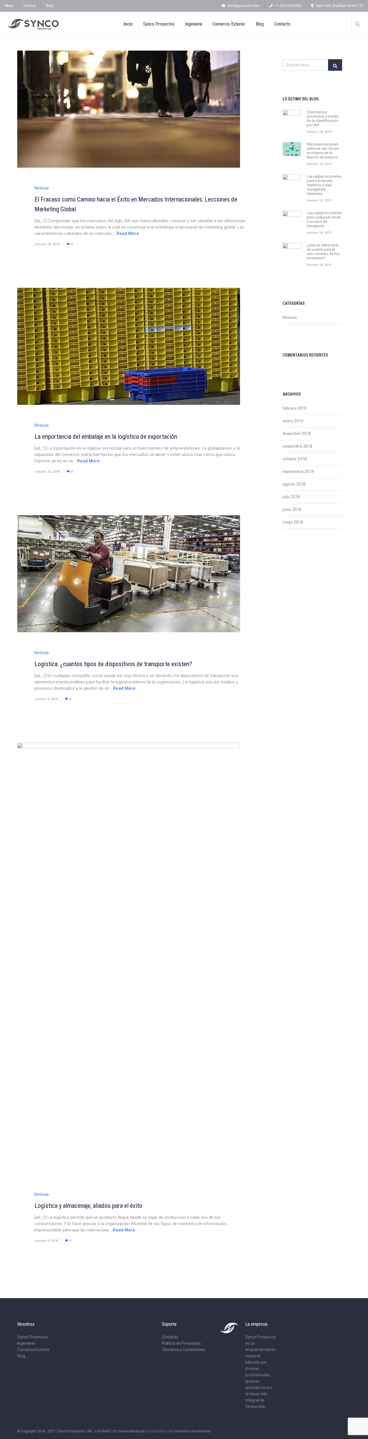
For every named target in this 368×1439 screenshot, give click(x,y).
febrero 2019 (294, 408)
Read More (127, 233)
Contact (29, 6)
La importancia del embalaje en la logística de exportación (105, 436)
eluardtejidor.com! (159, 1431)
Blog (260, 24)
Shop (49, 6)
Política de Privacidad (181, 1343)
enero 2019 (293, 421)
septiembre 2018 (298, 471)
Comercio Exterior (228, 24)
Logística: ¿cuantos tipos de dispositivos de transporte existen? (113, 664)
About (9, 6)
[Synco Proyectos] (33, 24)
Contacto (282, 24)
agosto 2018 (294, 484)
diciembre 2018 (297, 433)
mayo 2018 (293, 522)
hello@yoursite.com (243, 6)
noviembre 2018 (297, 446)
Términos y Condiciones (183, 1349)
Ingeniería (193, 24)
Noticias (41, 188)
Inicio (128, 24)
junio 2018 (292, 509)
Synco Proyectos (159, 24)
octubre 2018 (295, 459)
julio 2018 (291, 497)
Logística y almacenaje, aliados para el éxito (88, 1205)
